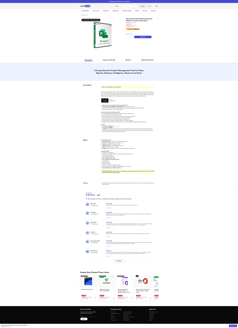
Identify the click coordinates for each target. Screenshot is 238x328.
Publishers (151, 315)
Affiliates (151, 316)
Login (112, 315)
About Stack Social (153, 312)
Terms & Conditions (127, 313)
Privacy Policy (114, 320)
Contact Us (113, 316)
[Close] (156, 1)
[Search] (116, 6)
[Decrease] (127, 37)
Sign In (142, 6)
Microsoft (130, 33)
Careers (151, 320)
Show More (119, 260)
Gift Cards (145, 10)
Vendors (151, 318)
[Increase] (132, 37)
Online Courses (96, 10)
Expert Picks (153, 10)
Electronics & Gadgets (126, 10)
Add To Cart (143, 37)
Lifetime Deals (106, 10)
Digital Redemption (115, 313)
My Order (113, 312)
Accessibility (126, 315)
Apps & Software (85, 10)
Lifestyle (137, 10)
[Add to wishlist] (158, 18)
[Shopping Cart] (156, 6)
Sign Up (84, 319)
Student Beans (126, 319)
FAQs (112, 318)
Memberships (115, 10)
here (106, 165)
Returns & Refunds (127, 312)
